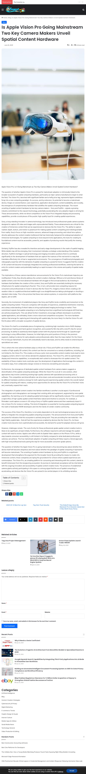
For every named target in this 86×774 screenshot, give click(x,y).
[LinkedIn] (30, 519)
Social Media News (8, 724)
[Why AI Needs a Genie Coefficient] (7, 643)
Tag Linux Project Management (14, 541)
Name (4, 603)
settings (60, 772)
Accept (72, 771)
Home (5, 17)
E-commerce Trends (8, 710)
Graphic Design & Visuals (10, 714)
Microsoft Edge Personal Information (14, 756)
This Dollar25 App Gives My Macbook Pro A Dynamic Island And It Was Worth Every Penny (72, 507)
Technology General (8, 728)
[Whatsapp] (21, 494)
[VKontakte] (51, 519)
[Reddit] (46, 519)
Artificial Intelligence (8, 693)
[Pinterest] (40, 519)
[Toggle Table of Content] (22, 478)
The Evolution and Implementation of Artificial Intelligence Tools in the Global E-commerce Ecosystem (47, 2)
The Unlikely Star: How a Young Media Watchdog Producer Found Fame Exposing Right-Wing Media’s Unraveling (38, 752)
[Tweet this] (10, 494)
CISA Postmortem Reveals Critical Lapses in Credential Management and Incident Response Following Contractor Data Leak (42, 761)
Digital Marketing (7, 707)
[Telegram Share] (17, 494)
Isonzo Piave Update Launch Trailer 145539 (70, 542)
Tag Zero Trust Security (41, 505)
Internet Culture (7, 717)
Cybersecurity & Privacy (9, 703)
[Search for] (83, 10)
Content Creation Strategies (11, 700)
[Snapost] (15, 9)
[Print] (61, 519)
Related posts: (9, 483)
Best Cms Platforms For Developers (13, 747)
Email (4, 612)
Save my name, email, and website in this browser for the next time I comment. (29, 621)
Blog (9, 17)
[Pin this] (14, 494)
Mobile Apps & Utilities (9, 721)
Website (47, 612)
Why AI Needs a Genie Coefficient (27, 640)
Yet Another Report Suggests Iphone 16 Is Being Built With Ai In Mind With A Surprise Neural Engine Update (42, 559)
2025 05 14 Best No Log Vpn (16, 505)
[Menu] (3, 10)
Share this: (7, 481)
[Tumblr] (35, 519)
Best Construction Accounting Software (15, 743)
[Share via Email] (56, 519)
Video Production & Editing (10, 731)
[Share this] (6, 494)
